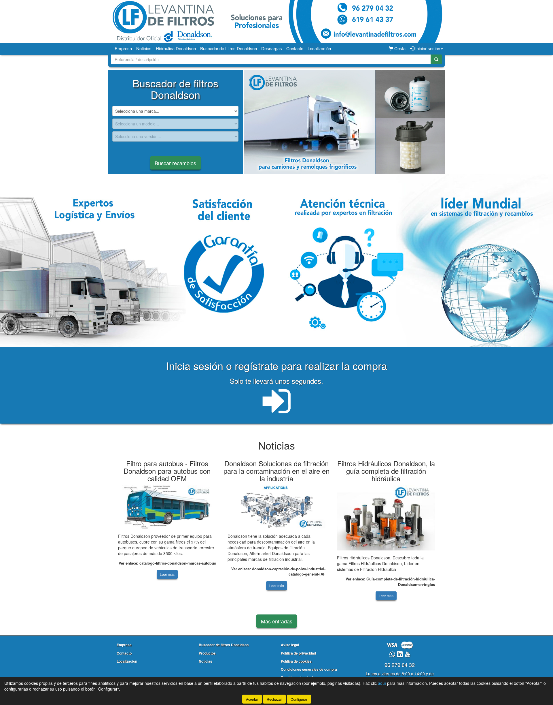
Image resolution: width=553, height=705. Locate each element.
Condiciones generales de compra (309, 669)
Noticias (143, 48)
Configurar (299, 699)
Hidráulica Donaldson (176, 48)
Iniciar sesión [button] (427, 48)
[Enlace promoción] (344, 122)
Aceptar (252, 699)
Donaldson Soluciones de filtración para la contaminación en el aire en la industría (276, 471)
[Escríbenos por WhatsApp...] (392, 655)
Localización (319, 48)
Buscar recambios (175, 163)
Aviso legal (290, 644)
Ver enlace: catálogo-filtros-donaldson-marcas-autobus (167, 563)
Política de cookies (296, 661)
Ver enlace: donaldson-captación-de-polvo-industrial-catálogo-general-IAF (278, 571)
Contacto (294, 48)
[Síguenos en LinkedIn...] (400, 655)
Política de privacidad (298, 653)
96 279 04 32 (400, 664)
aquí (382, 683)
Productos (207, 653)
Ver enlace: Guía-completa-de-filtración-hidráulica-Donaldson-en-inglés (390, 581)
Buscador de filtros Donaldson (228, 48)
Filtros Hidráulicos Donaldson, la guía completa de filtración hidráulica (386, 471)
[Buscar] (436, 59)
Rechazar (274, 699)
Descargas (271, 48)
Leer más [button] (167, 574)
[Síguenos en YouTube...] (407, 655)
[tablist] (344, 122)
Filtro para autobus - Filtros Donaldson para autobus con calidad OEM (167, 471)
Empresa (123, 48)
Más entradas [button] (276, 621)
